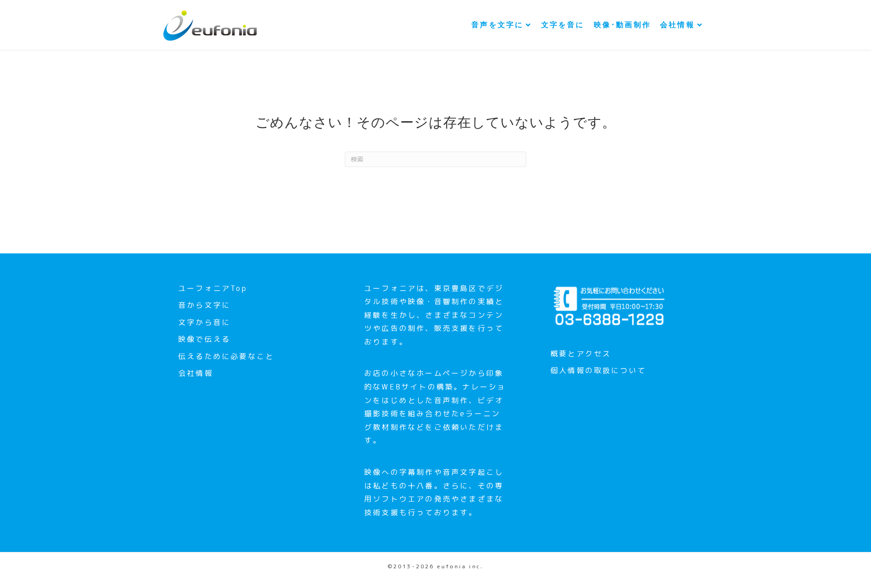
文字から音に (204, 322)
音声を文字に (497, 25)
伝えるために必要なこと (226, 356)
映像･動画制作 (622, 25)
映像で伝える (204, 339)
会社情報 (677, 25)
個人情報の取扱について (598, 370)
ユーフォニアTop (212, 288)
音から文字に (204, 305)
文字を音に (563, 25)
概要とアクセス (580, 354)
